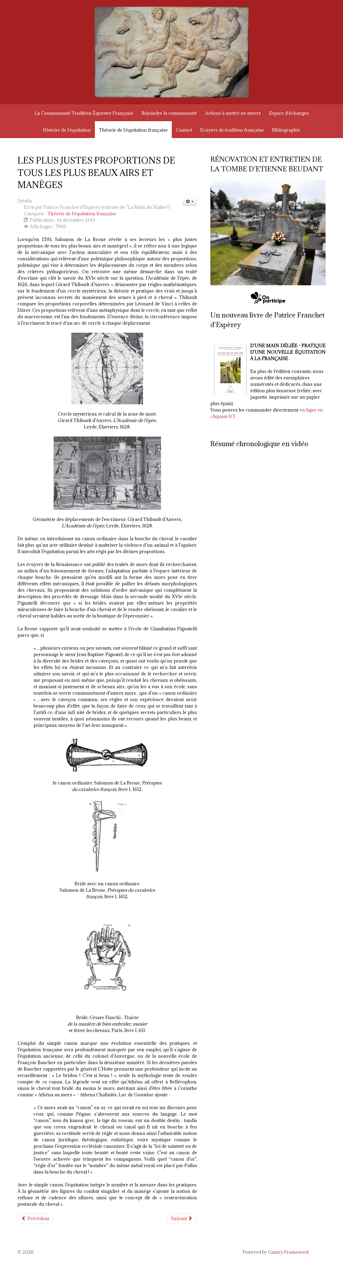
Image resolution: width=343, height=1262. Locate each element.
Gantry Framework (288, 1252)
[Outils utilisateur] (189, 202)
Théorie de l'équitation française (81, 214)
